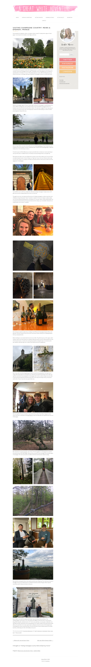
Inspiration (69, 17)
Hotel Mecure (40, 146)
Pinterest (67, 64)
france (49, 631)
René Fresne (27, 373)
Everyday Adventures (27, 17)
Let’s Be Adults (60, 17)
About (17, 17)
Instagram (67, 67)
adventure (39, 631)
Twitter (67, 60)
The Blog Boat (47, 661)
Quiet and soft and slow (64, 83)
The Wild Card (62, 81)
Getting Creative (39, 17)
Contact (44, 20)
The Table (61, 80)
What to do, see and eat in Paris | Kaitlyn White (29, 650)
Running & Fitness (50, 17)
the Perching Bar (24, 451)
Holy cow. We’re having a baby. (45, 640)
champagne (44, 631)
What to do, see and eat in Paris (21, 640)
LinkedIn (67, 71)
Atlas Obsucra (30, 415)
